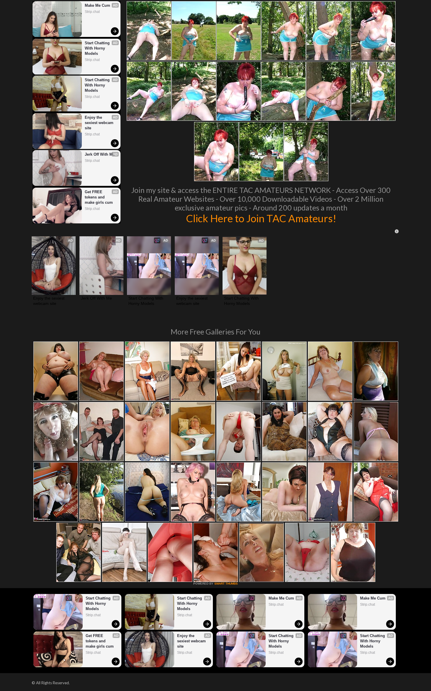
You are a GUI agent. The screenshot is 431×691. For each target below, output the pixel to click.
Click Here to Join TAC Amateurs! (261, 218)
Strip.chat (92, 12)
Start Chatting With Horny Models (98, 48)
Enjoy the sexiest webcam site (100, 122)
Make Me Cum (97, 5)
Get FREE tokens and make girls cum (99, 197)
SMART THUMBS (226, 583)
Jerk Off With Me (100, 154)
